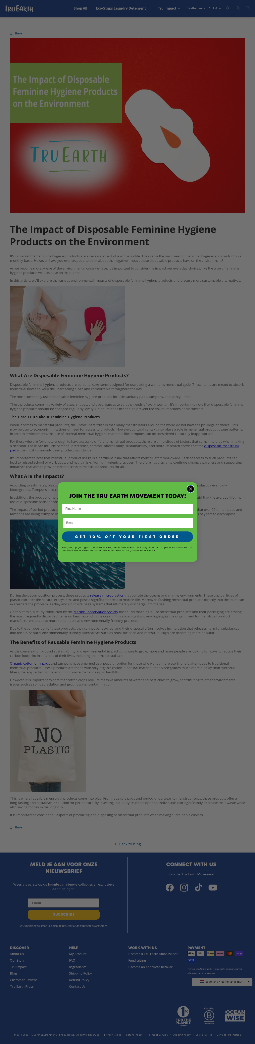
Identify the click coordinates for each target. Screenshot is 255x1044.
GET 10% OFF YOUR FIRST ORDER (127, 536)
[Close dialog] (190, 488)
